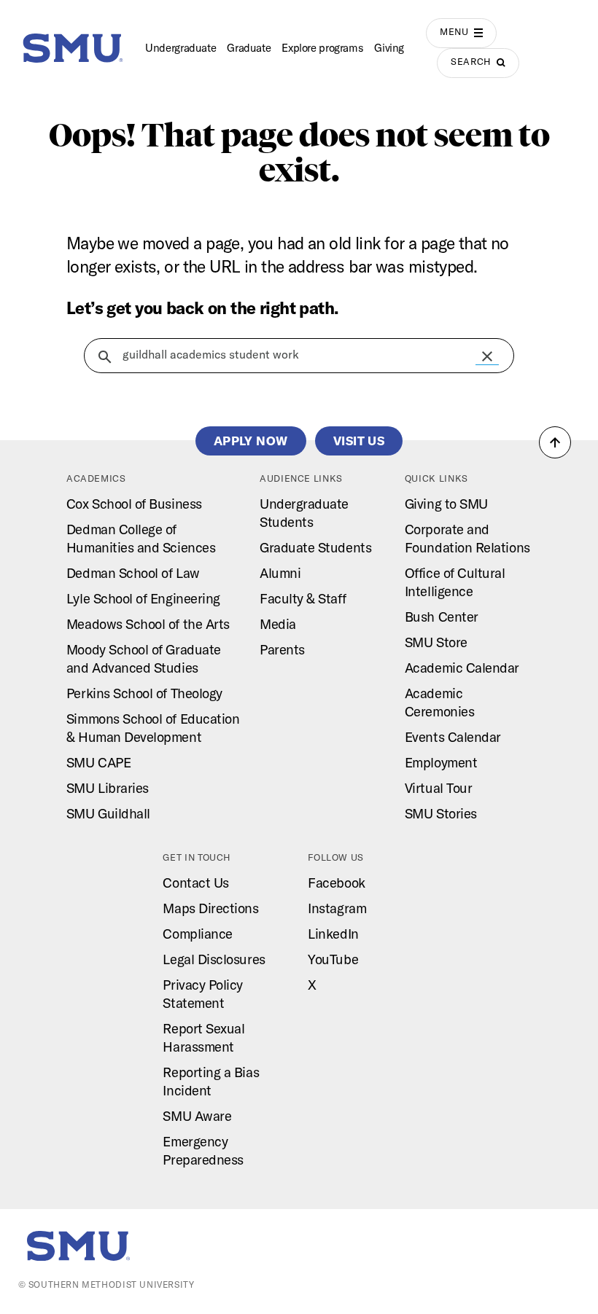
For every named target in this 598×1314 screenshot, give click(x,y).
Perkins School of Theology (144, 693)
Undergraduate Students (304, 513)
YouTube (333, 959)
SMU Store (436, 642)
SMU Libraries (107, 788)
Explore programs (322, 48)
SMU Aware (197, 1116)
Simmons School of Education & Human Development (153, 728)
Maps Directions (210, 908)
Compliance (197, 933)
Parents (282, 649)
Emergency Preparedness (203, 1150)
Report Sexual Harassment (203, 1037)
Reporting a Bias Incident (211, 1081)
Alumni (280, 573)
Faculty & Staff (303, 598)
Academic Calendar (462, 667)
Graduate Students (315, 547)
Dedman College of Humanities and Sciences (140, 538)
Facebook (336, 882)
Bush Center (441, 616)
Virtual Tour (438, 788)
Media (278, 624)
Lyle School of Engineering (143, 598)
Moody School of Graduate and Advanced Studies (143, 658)
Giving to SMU (446, 503)
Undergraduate (180, 48)
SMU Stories (441, 813)
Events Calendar (453, 737)
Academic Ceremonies (439, 702)
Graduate (249, 48)
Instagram (337, 908)
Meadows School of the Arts (148, 624)
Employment (441, 762)
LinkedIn (333, 933)
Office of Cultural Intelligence (455, 582)
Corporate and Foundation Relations (467, 538)
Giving (389, 48)
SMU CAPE (98, 762)
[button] (487, 356)
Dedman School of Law (133, 573)
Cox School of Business (134, 503)
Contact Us (195, 882)
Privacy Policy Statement (203, 994)
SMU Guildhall (108, 813)
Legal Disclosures (214, 959)
